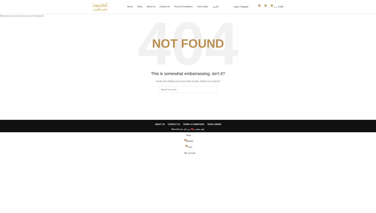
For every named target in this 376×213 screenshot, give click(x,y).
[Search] (252, 7)
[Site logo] (100, 6)
